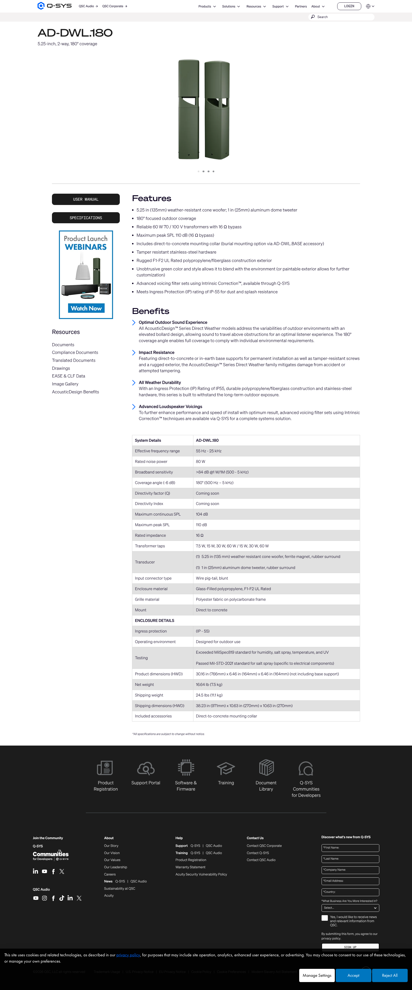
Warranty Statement (191, 867)
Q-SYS (38, 846)
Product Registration (191, 860)
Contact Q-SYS (258, 853)
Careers (110, 874)
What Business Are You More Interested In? (349, 901)
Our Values (112, 860)
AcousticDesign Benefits (75, 392)
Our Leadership (115, 867)
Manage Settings (317, 975)
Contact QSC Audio (261, 860)
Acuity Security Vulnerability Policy (201, 874)
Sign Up (350, 947)
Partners (301, 6)
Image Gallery (65, 384)
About (315, 6)
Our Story (111, 845)
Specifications (86, 217)
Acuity (109, 895)
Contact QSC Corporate (264, 845)
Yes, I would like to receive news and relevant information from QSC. (353, 921)
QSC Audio (41, 891)
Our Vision (112, 853)
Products (204, 6)
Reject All (390, 975)
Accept (353, 975)
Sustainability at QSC (119, 888)
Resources (254, 6)
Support (278, 6)
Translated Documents (73, 360)
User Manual (86, 199)
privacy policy (331, 938)
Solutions (228, 6)
